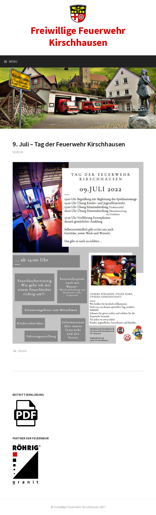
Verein (18, 152)
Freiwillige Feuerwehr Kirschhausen (78, 36)
